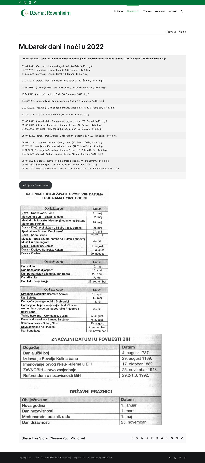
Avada (67, 457)
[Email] (177, 438)
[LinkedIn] (152, 438)
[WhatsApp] (157, 438)
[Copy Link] (182, 438)
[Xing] (172, 438)
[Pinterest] (35, 2)
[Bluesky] (142, 438)
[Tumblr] (167, 438)
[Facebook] (20, 2)
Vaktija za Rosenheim (35, 185)
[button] (182, 11)
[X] (25, 2)
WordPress (107, 457)
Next (181, 31)
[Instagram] (30, 2)
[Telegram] (162, 438)
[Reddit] (147, 438)
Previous (171, 31)
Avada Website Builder (51, 457)
